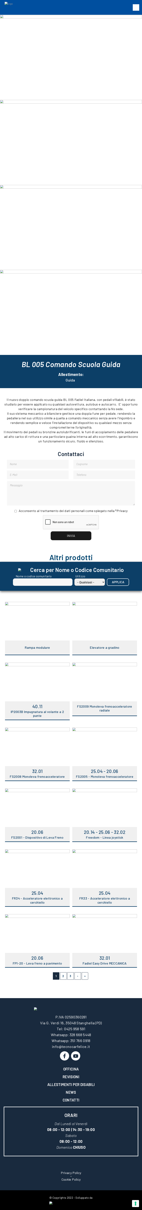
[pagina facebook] (64, 1056)
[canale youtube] (75, 1056)
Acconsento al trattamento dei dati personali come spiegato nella (73, 511)
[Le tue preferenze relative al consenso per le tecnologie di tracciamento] (135, 1203)
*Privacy (121, 511)
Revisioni (71, 1077)
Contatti (71, 1100)
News (71, 1092)
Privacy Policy (71, 1172)
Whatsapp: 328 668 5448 (71, 1034)
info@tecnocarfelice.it (71, 1046)
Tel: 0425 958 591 (71, 1029)
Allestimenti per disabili (71, 1084)
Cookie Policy (71, 1179)
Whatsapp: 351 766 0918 (71, 1040)
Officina (71, 1069)
